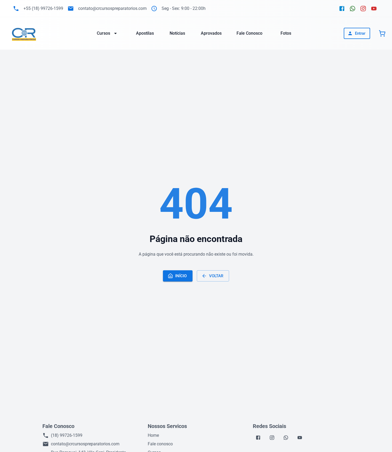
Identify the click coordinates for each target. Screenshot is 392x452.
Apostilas (145, 33)
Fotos (286, 33)
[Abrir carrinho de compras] (382, 33)
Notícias (177, 33)
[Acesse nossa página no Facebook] (342, 8)
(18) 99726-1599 (66, 435)
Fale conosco (160, 443)
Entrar (360, 33)
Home (153, 435)
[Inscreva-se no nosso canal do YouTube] (374, 8)
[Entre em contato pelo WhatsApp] (352, 8)
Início (181, 275)
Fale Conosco (249, 33)
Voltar (216, 275)
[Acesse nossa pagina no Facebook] (258, 437)
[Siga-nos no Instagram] (363, 8)
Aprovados (211, 33)
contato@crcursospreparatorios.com (85, 443)
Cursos (103, 33)
